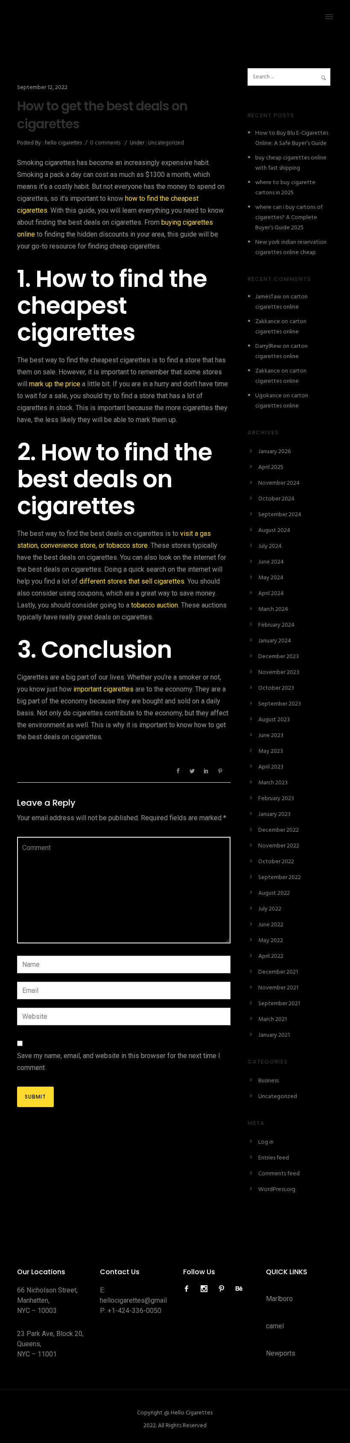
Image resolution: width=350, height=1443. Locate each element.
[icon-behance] (239, 1289)
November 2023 (278, 672)
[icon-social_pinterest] (223, 1289)
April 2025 (270, 467)
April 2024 (271, 594)
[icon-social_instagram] (206, 1289)
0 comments (105, 143)
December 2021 (278, 972)
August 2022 (274, 893)
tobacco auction (154, 605)
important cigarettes (103, 689)
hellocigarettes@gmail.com (140, 1300)
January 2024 (274, 641)
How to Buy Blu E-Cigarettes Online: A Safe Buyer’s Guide (291, 138)
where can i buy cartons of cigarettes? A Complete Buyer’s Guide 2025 (289, 217)
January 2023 (274, 814)
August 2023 (274, 720)
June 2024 (271, 562)
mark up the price (54, 384)
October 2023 (276, 688)
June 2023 (270, 735)
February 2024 (276, 625)
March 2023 (273, 783)
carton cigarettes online (281, 302)
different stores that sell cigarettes (131, 581)
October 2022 (276, 862)
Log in (266, 1142)
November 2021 (278, 988)
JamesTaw (268, 297)
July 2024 (270, 546)
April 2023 (270, 767)
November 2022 (278, 846)
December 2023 (278, 657)
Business (268, 1081)
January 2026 (274, 452)
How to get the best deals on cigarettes (102, 115)
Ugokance (268, 396)
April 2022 (270, 956)
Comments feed (279, 1174)
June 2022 (270, 925)
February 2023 (276, 799)
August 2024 (274, 530)
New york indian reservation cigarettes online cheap (291, 247)
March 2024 (273, 609)
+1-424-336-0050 (134, 1311)
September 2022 (279, 877)
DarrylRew (268, 346)
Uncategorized (165, 143)
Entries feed (273, 1158)
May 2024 (270, 578)
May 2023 (270, 751)
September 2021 (279, 1004)
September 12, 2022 (42, 88)
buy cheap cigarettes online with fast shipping (291, 163)
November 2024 (279, 483)
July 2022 (269, 909)
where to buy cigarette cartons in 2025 (285, 188)
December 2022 (278, 830)
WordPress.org (276, 1189)
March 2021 (272, 1019)
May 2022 (270, 941)
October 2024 (276, 499)
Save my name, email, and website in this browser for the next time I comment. (118, 1062)
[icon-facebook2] (188, 1289)
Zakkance (267, 322)
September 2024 (279, 515)
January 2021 (274, 1035)
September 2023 (279, 704)
